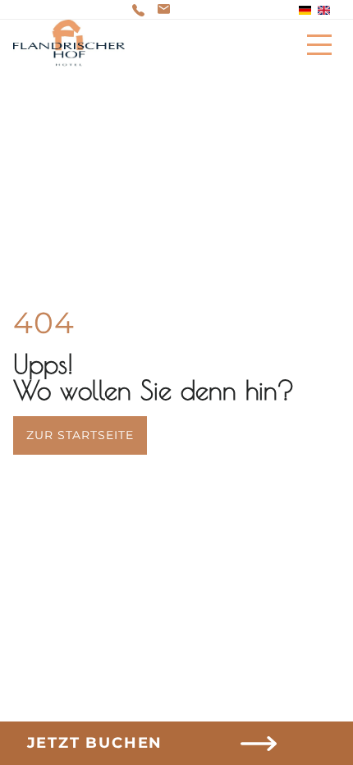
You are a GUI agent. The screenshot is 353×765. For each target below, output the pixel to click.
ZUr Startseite (80, 435)
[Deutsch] (305, 10)
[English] (324, 10)
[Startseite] (69, 44)
